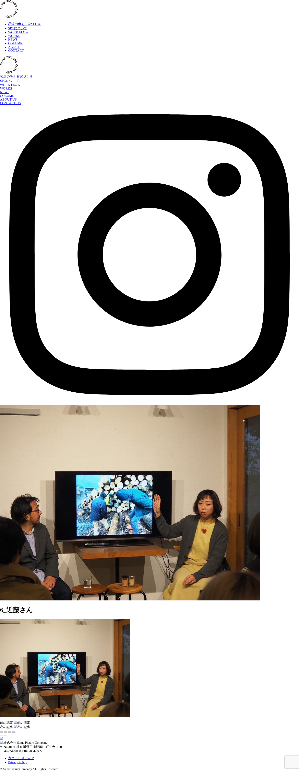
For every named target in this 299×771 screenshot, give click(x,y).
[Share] (5, 732)
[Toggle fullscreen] (9, 732)
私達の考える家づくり (16, 76)
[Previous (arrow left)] (1, 735)
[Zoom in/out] (13, 732)
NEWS (4, 92)
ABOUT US (8, 99)
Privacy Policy (17, 762)
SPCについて (9, 80)
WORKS (6, 88)
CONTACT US (10, 103)
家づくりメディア (21, 758)
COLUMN (7, 95)
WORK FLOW (10, 85)
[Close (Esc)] (1, 732)
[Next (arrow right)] (5, 735)
